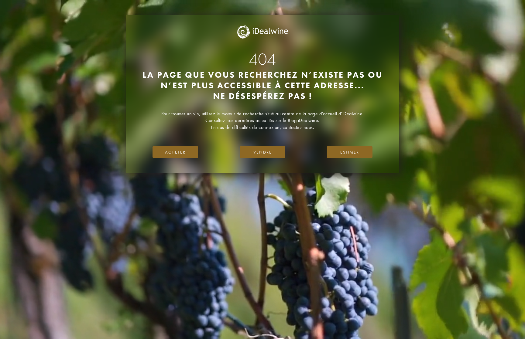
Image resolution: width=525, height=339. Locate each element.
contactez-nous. (298, 127)
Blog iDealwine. (304, 120)
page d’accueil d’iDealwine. (335, 113)
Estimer (349, 152)
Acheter (175, 152)
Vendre (262, 152)
